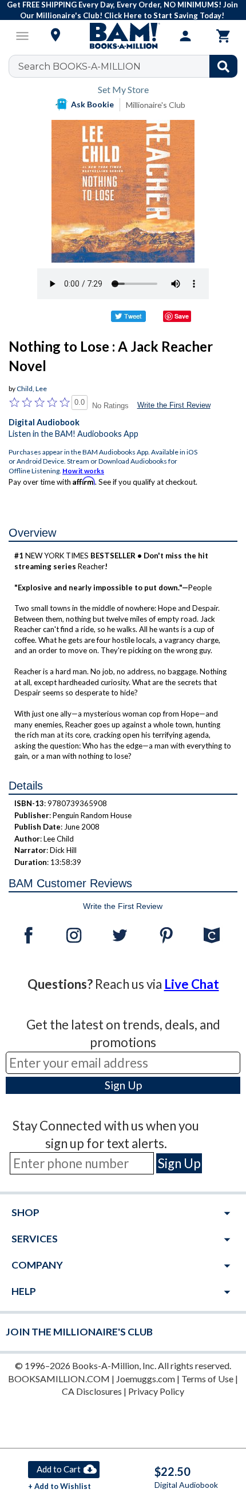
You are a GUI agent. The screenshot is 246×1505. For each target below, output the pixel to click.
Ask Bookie (92, 104)
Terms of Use (207, 1378)
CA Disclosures (92, 1391)
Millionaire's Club (155, 105)
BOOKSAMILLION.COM (59, 1378)
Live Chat (191, 984)
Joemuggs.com (145, 1378)
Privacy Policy (156, 1391)
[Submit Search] (223, 66)
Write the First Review (174, 405)
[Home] (123, 36)
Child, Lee (32, 388)
